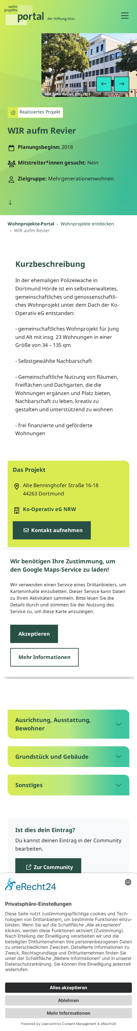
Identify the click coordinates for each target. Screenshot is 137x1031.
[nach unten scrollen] (10, 203)
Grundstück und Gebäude (52, 756)
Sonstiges (29, 785)
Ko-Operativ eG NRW (49, 509)
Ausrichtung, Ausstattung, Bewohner (53, 724)
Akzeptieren (34, 633)
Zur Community (52, 867)
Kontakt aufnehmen (56, 530)
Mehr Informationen (44, 657)
